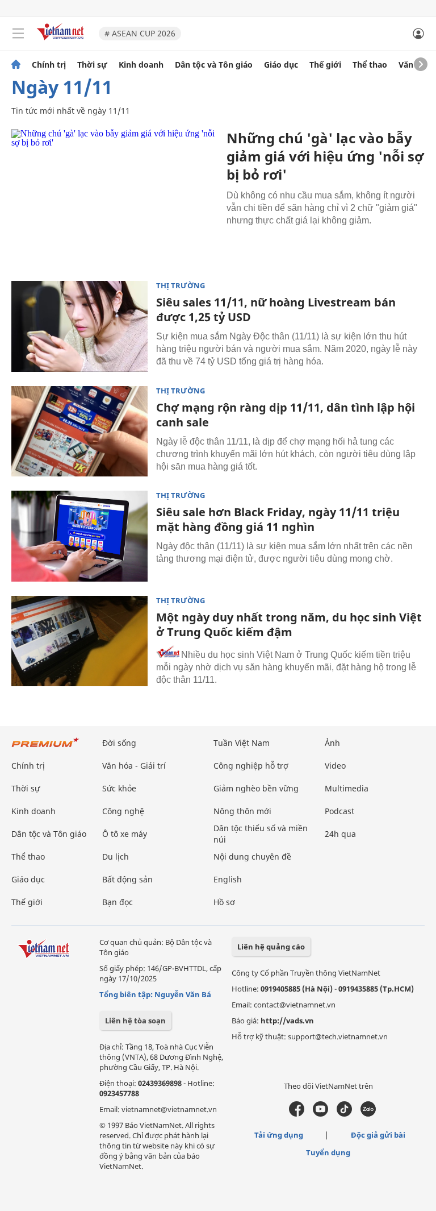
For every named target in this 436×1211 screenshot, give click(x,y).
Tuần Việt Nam (241, 742)
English (227, 879)
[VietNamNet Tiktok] (344, 1114)
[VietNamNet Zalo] (368, 1114)
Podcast (339, 811)
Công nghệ (123, 811)
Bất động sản (127, 879)
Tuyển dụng (328, 1152)
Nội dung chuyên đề (252, 856)
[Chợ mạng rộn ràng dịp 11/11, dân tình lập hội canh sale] (79, 431)
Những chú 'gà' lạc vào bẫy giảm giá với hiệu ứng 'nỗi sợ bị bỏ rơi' (325, 156)
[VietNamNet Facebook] (296, 1114)
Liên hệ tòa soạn (135, 1020)
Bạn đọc (117, 902)
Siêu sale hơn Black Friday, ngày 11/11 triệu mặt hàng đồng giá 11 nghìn (278, 519)
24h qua (340, 833)
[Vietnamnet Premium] (45, 748)
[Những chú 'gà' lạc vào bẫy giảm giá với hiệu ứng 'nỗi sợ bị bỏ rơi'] (114, 198)
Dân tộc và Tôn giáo (214, 65)
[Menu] (18, 33)
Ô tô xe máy (124, 833)
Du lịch (115, 856)
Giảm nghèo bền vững (256, 788)
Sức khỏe (119, 788)
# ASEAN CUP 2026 (139, 33)
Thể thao (370, 65)
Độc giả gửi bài (378, 1135)
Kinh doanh (141, 65)
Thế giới (325, 65)
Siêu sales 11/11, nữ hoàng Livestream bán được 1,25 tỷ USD (276, 310)
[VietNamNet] (15, 65)
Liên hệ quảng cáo (271, 947)
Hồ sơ (224, 902)
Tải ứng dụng (278, 1135)
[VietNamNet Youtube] (320, 1114)
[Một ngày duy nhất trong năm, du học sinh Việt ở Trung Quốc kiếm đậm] (79, 641)
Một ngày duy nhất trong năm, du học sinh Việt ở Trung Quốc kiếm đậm (289, 624)
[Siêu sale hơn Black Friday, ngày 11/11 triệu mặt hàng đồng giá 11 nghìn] (79, 536)
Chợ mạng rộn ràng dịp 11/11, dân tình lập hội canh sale (285, 415)
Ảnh (332, 742)
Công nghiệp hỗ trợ (250, 765)
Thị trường (180, 285)
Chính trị (49, 65)
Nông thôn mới (242, 811)
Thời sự (92, 65)
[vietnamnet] (61, 41)
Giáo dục (281, 65)
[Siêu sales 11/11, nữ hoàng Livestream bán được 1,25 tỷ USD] (79, 326)
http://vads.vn (287, 1020)
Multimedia (346, 788)
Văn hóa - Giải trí (134, 765)
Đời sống (119, 742)
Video (335, 765)
